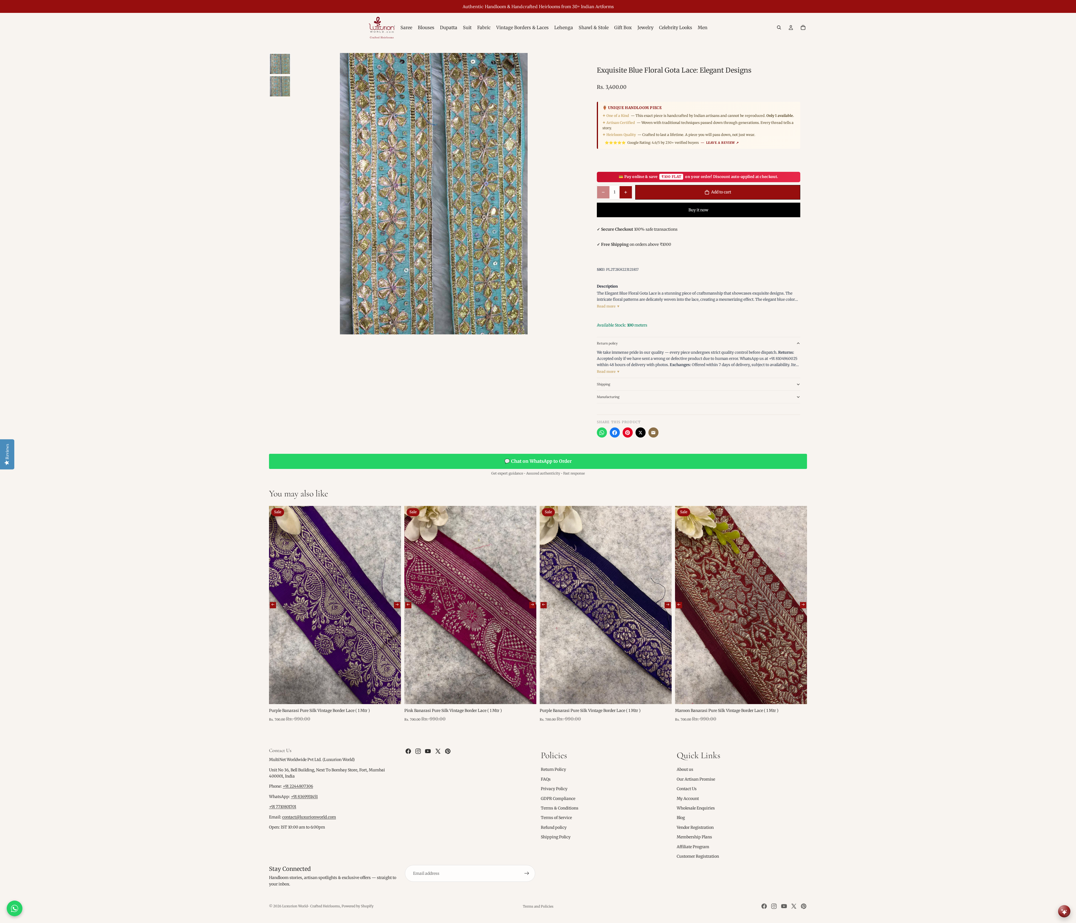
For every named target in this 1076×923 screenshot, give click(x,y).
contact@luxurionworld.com (309, 817)
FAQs (546, 779)
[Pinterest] (628, 432)
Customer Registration (698, 856)
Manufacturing (608, 397)
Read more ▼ (608, 306)
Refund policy (554, 827)
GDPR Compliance (558, 798)
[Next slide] (397, 605)
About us (685, 769)
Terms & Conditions (559, 808)
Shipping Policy (556, 836)
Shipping (603, 384)
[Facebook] (615, 432)
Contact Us (687, 788)
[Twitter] (438, 751)
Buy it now (698, 209)
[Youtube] (428, 751)
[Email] (653, 432)
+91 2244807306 (298, 786)
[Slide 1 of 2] (280, 64)
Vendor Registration (695, 827)
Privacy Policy (554, 788)
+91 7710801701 (282, 806)
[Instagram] (418, 751)
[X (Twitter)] (641, 432)
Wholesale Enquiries (696, 808)
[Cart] (803, 27)
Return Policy (553, 769)
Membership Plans (694, 836)
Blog (681, 817)
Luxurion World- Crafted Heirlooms (311, 906)
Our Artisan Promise (696, 779)
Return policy (607, 343)
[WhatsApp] (602, 432)
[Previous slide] (273, 605)
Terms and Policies (538, 906)
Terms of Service (556, 817)
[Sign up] (527, 873)
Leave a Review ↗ (722, 143)
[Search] (779, 27)
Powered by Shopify (358, 906)
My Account (688, 798)
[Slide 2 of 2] (280, 86)
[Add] (392, 695)
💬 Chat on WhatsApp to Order (538, 461)
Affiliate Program (693, 846)
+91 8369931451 (304, 796)
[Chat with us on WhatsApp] (14, 908)
